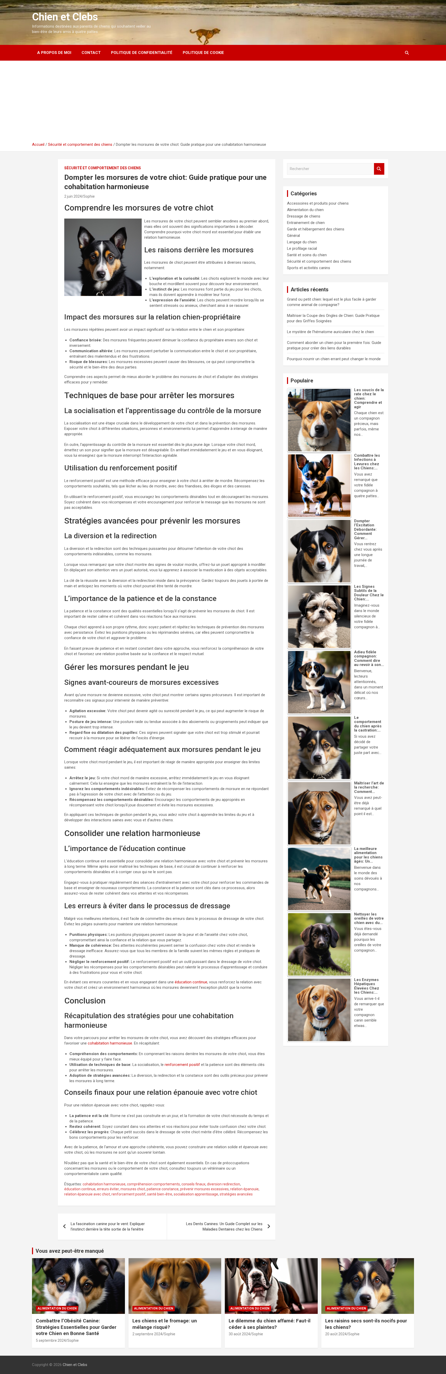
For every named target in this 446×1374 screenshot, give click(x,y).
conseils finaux (193, 1184)
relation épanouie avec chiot (87, 1194)
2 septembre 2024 (147, 1334)
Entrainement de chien (306, 222)
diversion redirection (223, 1184)
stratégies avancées (236, 1194)
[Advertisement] (223, 103)
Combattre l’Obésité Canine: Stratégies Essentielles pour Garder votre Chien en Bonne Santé (76, 1327)
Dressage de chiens (303, 216)
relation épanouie (244, 1189)
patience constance (163, 1189)
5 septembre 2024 (51, 1340)
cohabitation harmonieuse (110, 1043)
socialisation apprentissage (196, 1194)
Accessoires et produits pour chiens (318, 203)
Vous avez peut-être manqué (70, 1251)
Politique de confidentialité (141, 52)
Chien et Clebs (65, 17)
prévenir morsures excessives (204, 1189)
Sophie (89, 196)
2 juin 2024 (73, 196)
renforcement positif (182, 1064)
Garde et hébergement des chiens (315, 229)
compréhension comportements (153, 1184)
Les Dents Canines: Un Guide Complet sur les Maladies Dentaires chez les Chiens (224, 1227)
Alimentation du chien (305, 209)
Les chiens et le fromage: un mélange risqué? (164, 1324)
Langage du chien (302, 242)
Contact (91, 52)
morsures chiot (133, 1189)
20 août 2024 (336, 1334)
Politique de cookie (203, 52)
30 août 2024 (239, 1334)
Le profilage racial (302, 248)
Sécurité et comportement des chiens (102, 168)
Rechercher (379, 169)
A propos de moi (54, 52)
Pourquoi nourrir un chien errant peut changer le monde (334, 359)
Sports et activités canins (308, 268)
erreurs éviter (108, 1189)
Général (293, 235)
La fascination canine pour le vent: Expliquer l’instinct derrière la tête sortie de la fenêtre (108, 1227)
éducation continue (191, 982)
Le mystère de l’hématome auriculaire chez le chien (330, 332)
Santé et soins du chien (307, 255)
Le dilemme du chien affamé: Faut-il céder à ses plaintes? (269, 1324)
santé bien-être (159, 1194)
